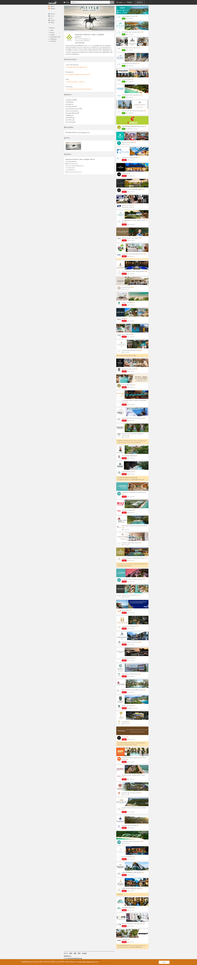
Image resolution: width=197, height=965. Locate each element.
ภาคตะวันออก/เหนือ (54, 37)
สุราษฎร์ (84, 953)
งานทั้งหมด (51, 28)
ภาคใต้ (50, 30)
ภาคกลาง (51, 32)
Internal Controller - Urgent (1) (76, 82)
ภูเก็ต (75, 953)
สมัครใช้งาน (140, 2)
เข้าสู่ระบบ (129, 2)
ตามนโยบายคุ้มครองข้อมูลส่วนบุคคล (86, 962)
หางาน (67, 2)
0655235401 (80, 40)
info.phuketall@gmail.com (75, 958)
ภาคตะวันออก (52, 39)
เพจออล (52, 20)
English (121, 2)
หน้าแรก (52, 14)
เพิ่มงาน (52, 6)
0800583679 (86, 40)
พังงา (79, 953)
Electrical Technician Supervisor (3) (77, 67)
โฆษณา (52, 22)
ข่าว (51, 18)
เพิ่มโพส (52, 8)
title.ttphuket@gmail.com (84, 38)
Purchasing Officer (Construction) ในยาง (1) (79, 89)
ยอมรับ (164, 962)
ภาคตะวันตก (52, 41)
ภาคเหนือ (51, 35)
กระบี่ (70, 953)
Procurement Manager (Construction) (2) (78, 74)
